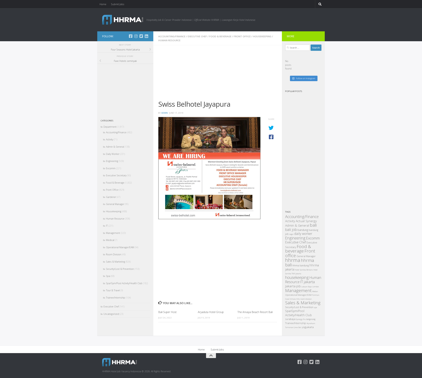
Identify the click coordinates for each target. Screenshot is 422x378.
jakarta (309, 281)
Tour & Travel (113, 290)
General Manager (115, 204)
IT (107, 225)
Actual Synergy (306, 221)
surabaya (290, 319)
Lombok (315, 286)
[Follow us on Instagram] (136, 36)
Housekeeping (262, 36)
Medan (315, 291)
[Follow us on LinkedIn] (146, 36)
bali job (291, 229)
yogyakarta (308, 327)
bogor (291, 234)
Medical (110, 240)
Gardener (111, 197)
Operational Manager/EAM (120, 247)
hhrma (292, 260)
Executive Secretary (116, 175)
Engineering (112, 161)
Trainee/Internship (115, 297)
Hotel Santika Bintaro (304, 269)
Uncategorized (111, 313)
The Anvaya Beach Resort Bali (255, 312)
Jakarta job (293, 286)
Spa (108, 276)
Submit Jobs (117, 4)
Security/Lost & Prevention (120, 268)
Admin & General (115, 146)
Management (113, 233)
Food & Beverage (220, 36)
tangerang (310, 319)
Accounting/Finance (171, 36)
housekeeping (297, 277)
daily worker (303, 233)
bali (313, 225)
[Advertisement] (217, 74)
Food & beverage (298, 248)
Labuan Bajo (306, 286)
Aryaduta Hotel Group (211, 312)
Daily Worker (112, 154)
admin (164, 112)
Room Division (113, 254)
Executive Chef (197, 36)
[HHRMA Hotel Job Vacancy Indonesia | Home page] (122, 20)
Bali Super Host (167, 312)
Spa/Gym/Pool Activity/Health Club (124, 283)
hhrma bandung (300, 265)
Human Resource (169, 40)
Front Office (242, 36)
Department (110, 126)
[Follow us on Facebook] (131, 36)
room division (306, 299)
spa (315, 307)
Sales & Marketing (115, 261)
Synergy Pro (301, 319)
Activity (109, 139)
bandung (303, 230)
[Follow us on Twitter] (141, 36)
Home (103, 4)
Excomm (110, 168)
